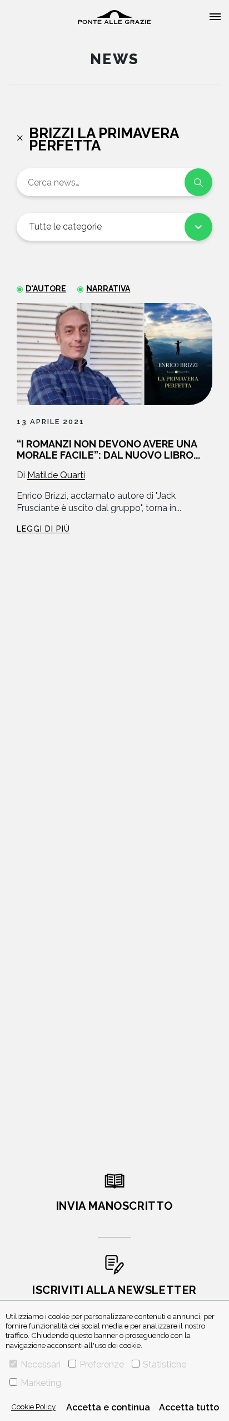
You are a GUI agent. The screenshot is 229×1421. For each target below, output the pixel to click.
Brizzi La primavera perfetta (103, 139)
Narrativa (108, 288)
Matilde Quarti (56, 475)
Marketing (41, 1383)
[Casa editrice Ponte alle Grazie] (114, 17)
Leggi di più (43, 528)
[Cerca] (198, 182)
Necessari (41, 1364)
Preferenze (101, 1364)
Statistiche (164, 1364)
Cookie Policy (33, 1406)
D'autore (46, 288)
